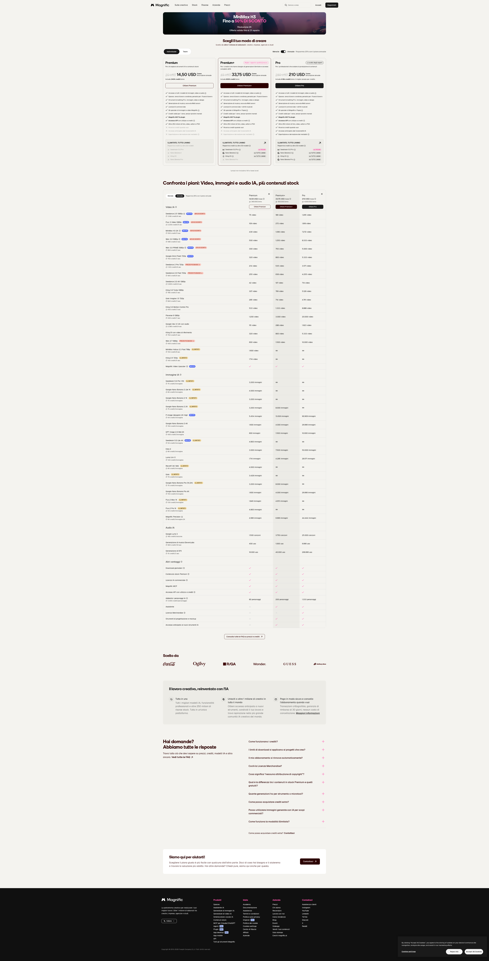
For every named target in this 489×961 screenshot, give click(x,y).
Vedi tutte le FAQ (181, 757)
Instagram (306, 907)
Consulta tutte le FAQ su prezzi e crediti (243, 636)
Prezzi (227, 5)
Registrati (331, 5)
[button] (169, 921)
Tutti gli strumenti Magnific (224, 942)
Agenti (218, 926)
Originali (248, 920)
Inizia (245, 900)
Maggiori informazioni (308, 713)
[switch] (283, 51)
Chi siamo (277, 907)
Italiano (169, 921)
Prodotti (217, 900)
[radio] (170, 195)
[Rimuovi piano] (268, 193)
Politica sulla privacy (251, 917)
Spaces (216, 904)
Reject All (454, 952)
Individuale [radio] (171, 51)
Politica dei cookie (250, 923)
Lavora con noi (278, 914)
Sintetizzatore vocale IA (223, 917)
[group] (177, 51)
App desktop (220, 932)
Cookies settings (249, 926)
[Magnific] (172, 900)
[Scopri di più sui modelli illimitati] (264, 142)
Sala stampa (278, 932)
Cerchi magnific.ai (280, 935)
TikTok (304, 917)
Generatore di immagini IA (223, 911)
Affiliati (245, 932)
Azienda (276, 900)
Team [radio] (185, 51)
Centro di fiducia (249, 929)
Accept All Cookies (474, 952)
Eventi (275, 923)
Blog (274, 920)
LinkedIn (305, 914)
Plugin (218, 929)
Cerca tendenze (279, 917)
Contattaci (289, 833)
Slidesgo (276, 926)
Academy (247, 904)
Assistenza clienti (309, 904)
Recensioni (277, 911)
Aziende (246, 935)
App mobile (218, 935)
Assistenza (247, 911)
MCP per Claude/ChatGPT (224, 923)
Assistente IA (218, 907)
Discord (305, 920)
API (214, 939)
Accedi (318, 5)
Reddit (304, 926)
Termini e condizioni (251, 914)
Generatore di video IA (222, 914)
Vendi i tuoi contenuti (281, 929)
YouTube (305, 911)
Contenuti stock (219, 920)
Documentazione (250, 907)
